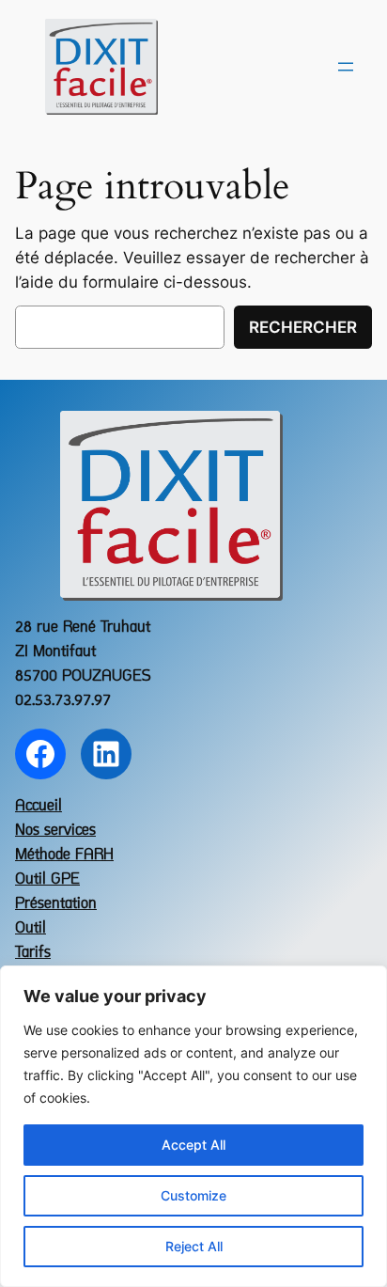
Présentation (56, 904)
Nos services (55, 831)
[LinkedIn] (106, 754)
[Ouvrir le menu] (345, 66)
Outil (30, 928)
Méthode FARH (64, 855)
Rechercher (303, 327)
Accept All (193, 1145)
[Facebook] (40, 754)
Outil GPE (47, 879)
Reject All (194, 1246)
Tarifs (33, 953)
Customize (193, 1195)
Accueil (38, 806)
